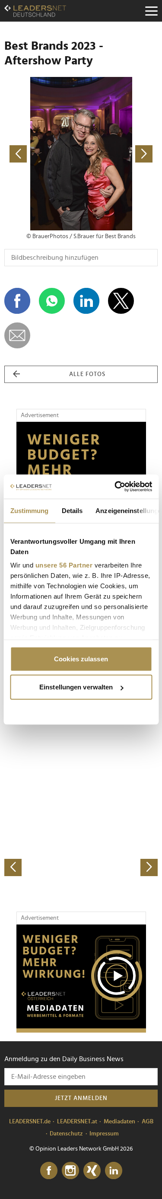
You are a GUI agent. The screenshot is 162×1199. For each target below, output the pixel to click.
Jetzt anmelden (81, 1098)
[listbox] (81, 800)
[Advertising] (81, 979)
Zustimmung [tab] (29, 510)
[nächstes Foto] (119, 153)
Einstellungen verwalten (76, 687)
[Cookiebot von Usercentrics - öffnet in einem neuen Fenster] (115, 486)
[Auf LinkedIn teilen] (86, 301)
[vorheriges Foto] (42, 153)
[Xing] (92, 1171)
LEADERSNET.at (77, 1122)
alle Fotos (87, 374)
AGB (147, 1122)
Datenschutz (66, 1134)
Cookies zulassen (81, 658)
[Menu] (151, 11)
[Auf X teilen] (121, 301)
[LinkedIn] (113, 1171)
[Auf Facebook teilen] (17, 301)
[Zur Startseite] (35, 10)
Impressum (104, 1134)
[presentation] (13, 867)
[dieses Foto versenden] (17, 335)
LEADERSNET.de (30, 1122)
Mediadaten (119, 1122)
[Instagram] (70, 1171)
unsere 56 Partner (63, 565)
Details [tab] (72, 510)
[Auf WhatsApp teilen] (52, 301)
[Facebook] (48, 1171)
